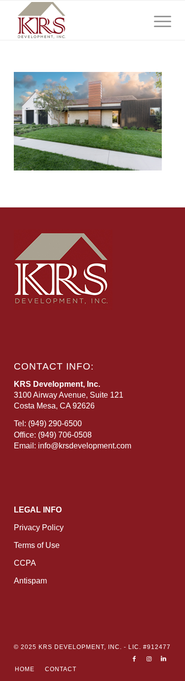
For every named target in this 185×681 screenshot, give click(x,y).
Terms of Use (37, 545)
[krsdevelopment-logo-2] (77, 20)
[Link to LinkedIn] (163, 658)
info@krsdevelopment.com (84, 446)
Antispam (30, 581)
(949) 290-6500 (55, 423)
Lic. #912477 (149, 647)
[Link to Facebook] (134, 658)
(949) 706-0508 (65, 435)
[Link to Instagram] (149, 658)
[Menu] (157, 20)
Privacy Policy (39, 527)
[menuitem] (157, 20)
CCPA (25, 563)
